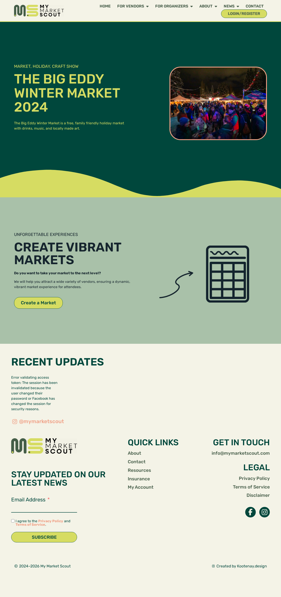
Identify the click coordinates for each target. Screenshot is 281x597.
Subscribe (44, 537)
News (229, 6)
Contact (255, 6)
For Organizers (171, 6)
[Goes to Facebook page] (250, 512)
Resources (139, 470)
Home (105, 6)
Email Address (28, 499)
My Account (140, 487)
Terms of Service (30, 524)
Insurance (139, 478)
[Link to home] (44, 446)
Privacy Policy (50, 521)
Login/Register (244, 13)
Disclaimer (258, 495)
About (206, 6)
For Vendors (130, 6)
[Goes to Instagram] (264, 512)
